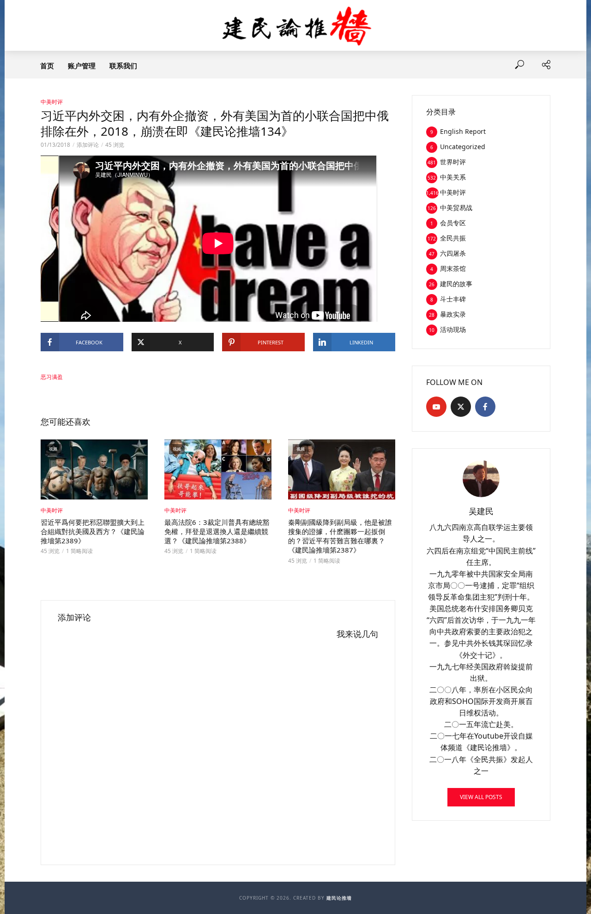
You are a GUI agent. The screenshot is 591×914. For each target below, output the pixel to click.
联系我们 (123, 65)
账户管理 (82, 65)
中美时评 (52, 102)
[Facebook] (485, 407)
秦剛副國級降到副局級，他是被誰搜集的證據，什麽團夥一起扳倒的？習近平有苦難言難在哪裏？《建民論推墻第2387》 (340, 536)
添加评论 (88, 145)
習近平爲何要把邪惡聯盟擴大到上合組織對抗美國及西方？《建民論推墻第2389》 (93, 531)
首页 (47, 65)
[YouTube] (436, 407)
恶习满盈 (52, 377)
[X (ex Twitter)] (461, 407)
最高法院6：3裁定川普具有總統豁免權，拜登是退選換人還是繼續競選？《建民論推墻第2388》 (217, 531)
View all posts (481, 797)
